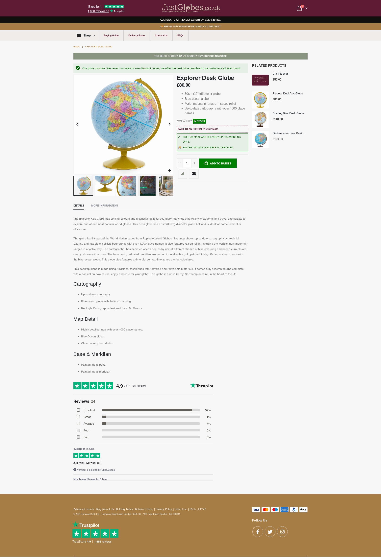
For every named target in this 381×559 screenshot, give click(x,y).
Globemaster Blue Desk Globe (290, 133)
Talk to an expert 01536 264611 (198, 129)
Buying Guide (111, 35)
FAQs (180, 35)
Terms (149, 509)
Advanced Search (83, 509)
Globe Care (180, 509)
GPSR (202, 509)
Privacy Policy (164, 509)
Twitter (270, 531)
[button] (169, 170)
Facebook (257, 531)
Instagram (282, 531)
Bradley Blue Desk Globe (288, 113)
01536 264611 (213, 19)
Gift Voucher (280, 73)
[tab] (78, 206)
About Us (108, 509)
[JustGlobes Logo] (190, 8)
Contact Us (161, 35)
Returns (139, 509)
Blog (98, 509)
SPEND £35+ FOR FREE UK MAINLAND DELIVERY (190, 26)
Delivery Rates (136, 35)
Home (76, 47)
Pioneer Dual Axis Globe (288, 93)
